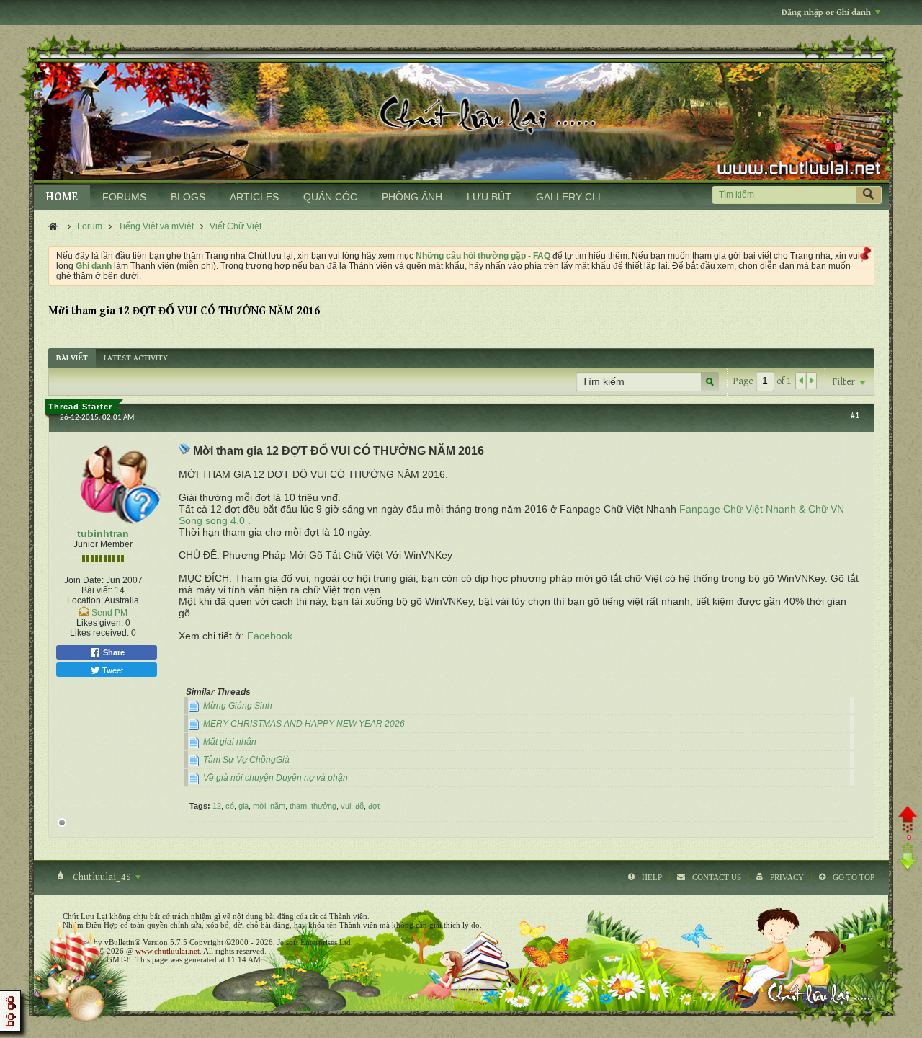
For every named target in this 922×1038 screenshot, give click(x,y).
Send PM (109, 613)
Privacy (787, 877)
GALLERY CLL (570, 197)
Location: (85, 600)
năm (277, 806)
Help (652, 877)
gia (243, 806)
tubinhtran (103, 533)
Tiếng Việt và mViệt (156, 226)
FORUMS (124, 197)
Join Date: (84, 580)
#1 (855, 416)
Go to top (853, 877)
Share (113, 652)
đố (359, 806)
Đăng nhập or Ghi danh (826, 12)
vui (346, 806)
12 (216, 806)
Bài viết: (96, 590)
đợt (374, 806)
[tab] (72, 358)
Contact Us (716, 877)
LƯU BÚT (489, 197)
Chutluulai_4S (102, 877)
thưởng (323, 806)
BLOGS (188, 197)
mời (259, 806)
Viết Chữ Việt (235, 226)
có (229, 806)
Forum (89, 226)
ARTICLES (254, 197)
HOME (62, 197)
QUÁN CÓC (330, 197)
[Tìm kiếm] (869, 195)
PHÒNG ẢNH (412, 197)
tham (298, 806)
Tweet (111, 669)
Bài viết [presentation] (72, 358)
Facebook (269, 636)
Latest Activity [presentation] (136, 358)
